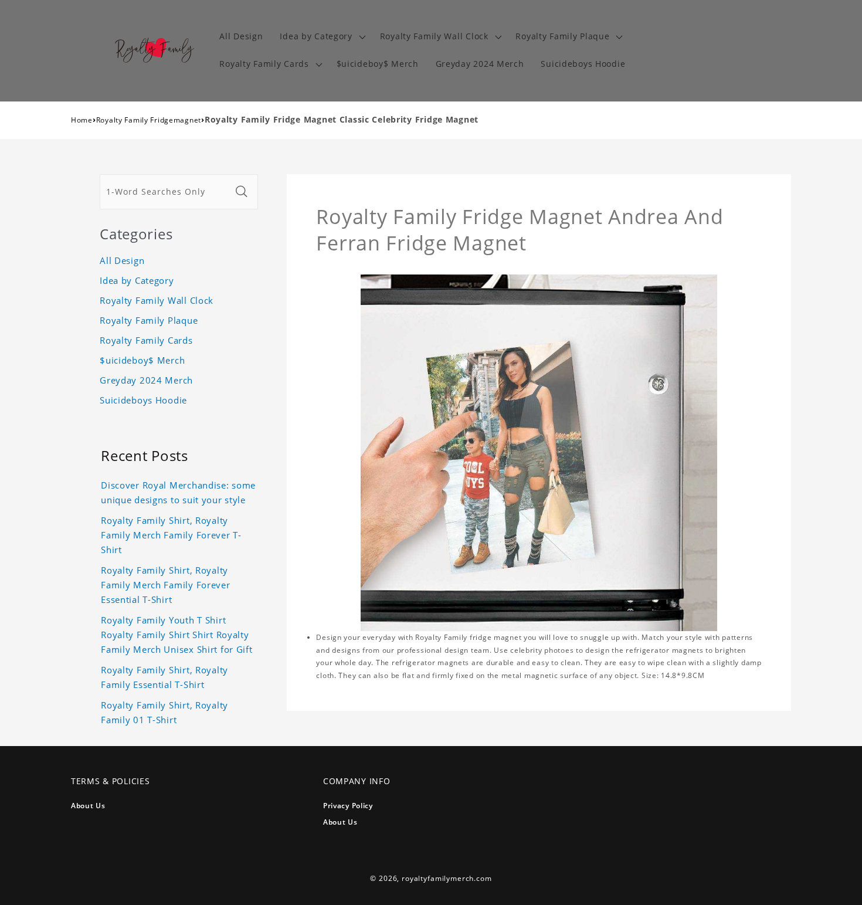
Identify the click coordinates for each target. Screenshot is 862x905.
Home (82, 120)
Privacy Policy (348, 806)
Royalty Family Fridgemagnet (148, 120)
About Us (88, 806)
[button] (321, 36)
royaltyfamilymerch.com (446, 878)
